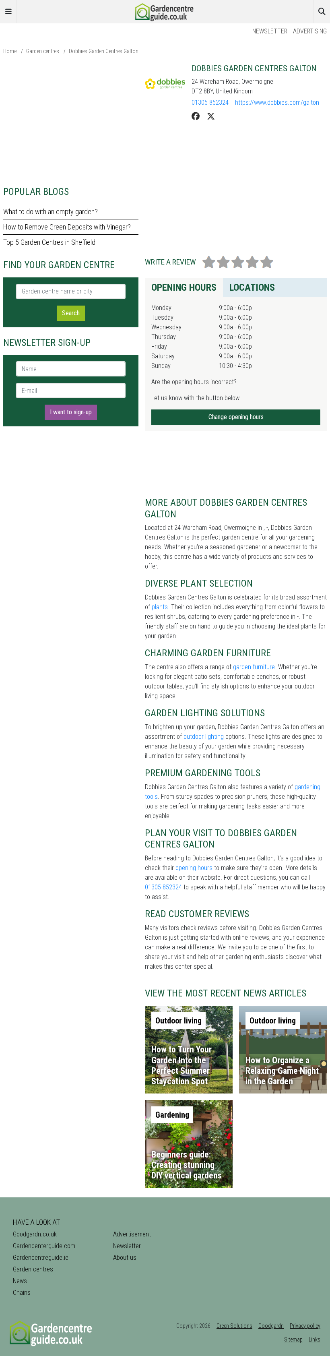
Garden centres (42, 51)
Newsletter (269, 31)
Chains (22, 1292)
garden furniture (254, 667)
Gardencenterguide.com (44, 1246)
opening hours (193, 868)
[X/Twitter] (211, 116)
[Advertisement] (70, 120)
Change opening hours (236, 417)
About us (124, 1257)
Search (71, 313)
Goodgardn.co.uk (35, 1234)
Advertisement (132, 1234)
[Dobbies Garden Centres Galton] (165, 84)
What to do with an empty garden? (50, 211)
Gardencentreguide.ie (40, 1257)
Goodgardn (271, 1326)
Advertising (310, 31)
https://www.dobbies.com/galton (277, 102)
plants (160, 607)
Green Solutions (234, 1326)
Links (314, 1339)
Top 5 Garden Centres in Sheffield (49, 242)
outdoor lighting (204, 736)
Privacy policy (305, 1326)
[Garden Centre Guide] (165, 11)
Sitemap (293, 1339)
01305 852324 (210, 102)
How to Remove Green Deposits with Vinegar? (67, 227)
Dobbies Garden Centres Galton (103, 51)
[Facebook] (196, 116)
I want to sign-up (71, 412)
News (20, 1281)
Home (9, 51)
